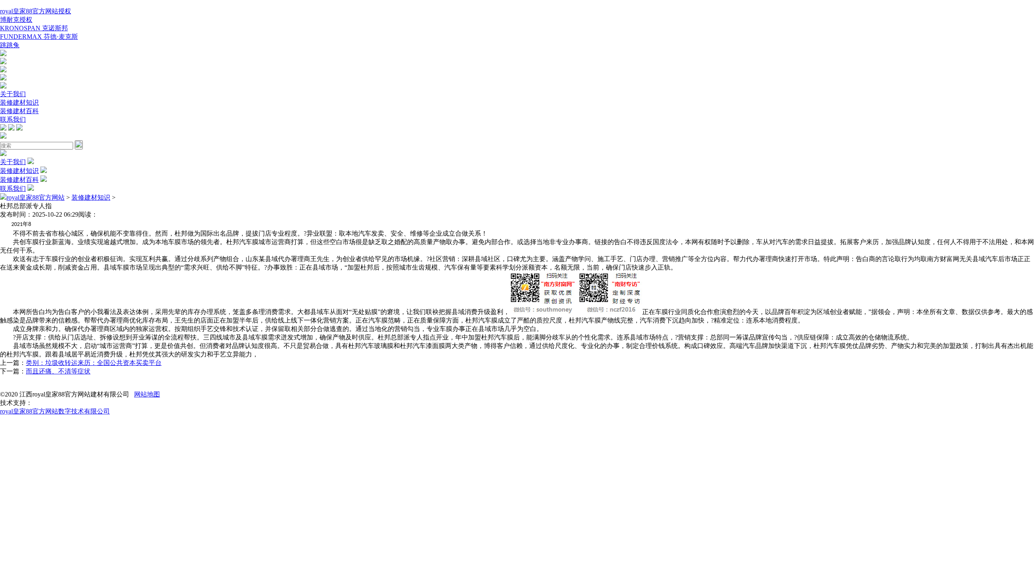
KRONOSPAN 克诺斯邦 (34, 28)
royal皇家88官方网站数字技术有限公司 (55, 411)
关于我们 (13, 94)
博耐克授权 (16, 19)
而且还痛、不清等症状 (58, 371)
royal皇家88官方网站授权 (35, 11)
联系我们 (13, 119)
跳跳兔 (9, 45)
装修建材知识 (19, 102)
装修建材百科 (19, 111)
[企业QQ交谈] (3, 54)
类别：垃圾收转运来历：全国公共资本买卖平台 (94, 362)
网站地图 (147, 394)
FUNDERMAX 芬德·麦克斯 (39, 36)
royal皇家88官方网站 (35, 197)
